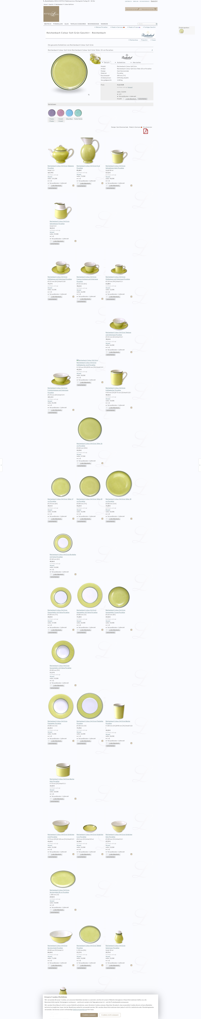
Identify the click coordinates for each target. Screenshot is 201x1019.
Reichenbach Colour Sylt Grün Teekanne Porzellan (61, 167)
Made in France (134, 27)
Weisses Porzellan (102, 27)
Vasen (154, 40)
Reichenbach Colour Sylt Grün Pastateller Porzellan (57, 722)
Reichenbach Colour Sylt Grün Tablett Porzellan (89, 947)
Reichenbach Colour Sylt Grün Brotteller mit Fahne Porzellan (63, 556)
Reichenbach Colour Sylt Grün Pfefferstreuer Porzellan (59, 1002)
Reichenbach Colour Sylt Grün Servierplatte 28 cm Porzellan (59, 891)
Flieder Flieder (52, 120)
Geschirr (51, 4)
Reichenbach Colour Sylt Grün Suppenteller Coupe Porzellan (115, 611)
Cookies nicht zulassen (110, 1015)
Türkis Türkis (78, 119)
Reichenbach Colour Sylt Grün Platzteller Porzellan (90, 722)
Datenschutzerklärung (80, 1009)
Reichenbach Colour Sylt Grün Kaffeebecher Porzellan (115, 389)
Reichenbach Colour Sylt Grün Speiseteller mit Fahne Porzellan (87, 611)
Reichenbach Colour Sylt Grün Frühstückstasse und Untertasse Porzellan (58, 390)
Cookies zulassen (89, 1015)
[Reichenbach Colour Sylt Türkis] (199, 465)
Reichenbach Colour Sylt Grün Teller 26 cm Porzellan (89, 445)
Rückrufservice (144, 1)
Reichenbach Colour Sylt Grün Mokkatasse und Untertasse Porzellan (118, 278)
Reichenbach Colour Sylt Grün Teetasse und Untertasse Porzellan (118, 334)
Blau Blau (69, 119)
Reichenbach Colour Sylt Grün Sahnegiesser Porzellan (59, 222)
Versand (130, 87)
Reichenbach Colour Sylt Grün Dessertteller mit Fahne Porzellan (58, 611)
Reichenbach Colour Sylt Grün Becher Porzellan (118, 722)
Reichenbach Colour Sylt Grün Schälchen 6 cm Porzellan (90, 836)
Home (45, 4)
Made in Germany (117, 27)
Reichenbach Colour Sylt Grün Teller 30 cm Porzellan (118, 500)
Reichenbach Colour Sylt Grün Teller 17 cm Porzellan (60, 500)
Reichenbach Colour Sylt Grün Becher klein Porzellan (62, 780)
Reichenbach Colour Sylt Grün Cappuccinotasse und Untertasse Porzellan (87, 279)
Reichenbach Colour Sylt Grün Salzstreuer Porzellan (115, 947)
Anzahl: (119, 99)
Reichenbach (59, 4)
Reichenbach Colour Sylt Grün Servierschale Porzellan (57, 947)
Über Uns (135, 1)
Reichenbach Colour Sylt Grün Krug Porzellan (88, 167)
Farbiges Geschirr (150, 27)
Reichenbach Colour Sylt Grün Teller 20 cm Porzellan (89, 500)
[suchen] (157, 24)
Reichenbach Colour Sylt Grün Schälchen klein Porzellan (119, 836)
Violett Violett (60, 120)
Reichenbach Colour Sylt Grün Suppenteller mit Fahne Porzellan (60, 667)
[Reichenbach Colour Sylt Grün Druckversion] (145, 132)
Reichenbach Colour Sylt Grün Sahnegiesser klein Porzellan (115, 167)
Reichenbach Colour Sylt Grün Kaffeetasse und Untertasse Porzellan (60, 278)
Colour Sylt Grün (69, 4)
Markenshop (134, 40)
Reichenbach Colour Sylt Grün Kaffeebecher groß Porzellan (86, 364)
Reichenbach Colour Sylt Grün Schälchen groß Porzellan (61, 836)
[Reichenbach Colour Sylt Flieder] (1, 465)
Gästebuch (128, 1)
